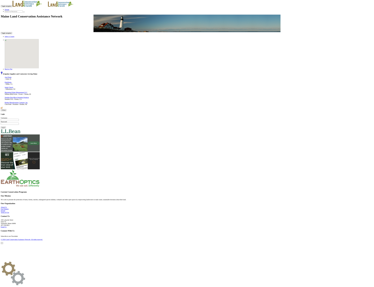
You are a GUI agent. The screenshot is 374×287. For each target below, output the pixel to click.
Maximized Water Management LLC (16, 92)
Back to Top (8, 69)
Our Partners (5, 209)
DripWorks (8, 82)
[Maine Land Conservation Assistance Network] (30, 6)
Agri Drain (8, 77)
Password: (4, 122)
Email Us (4, 227)
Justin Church (9, 87)
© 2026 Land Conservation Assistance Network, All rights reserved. (22, 239)
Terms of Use (5, 212)
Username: (4, 118)
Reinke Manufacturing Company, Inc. (16, 102)
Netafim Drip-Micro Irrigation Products (17, 97)
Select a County (9, 36)
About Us (4, 207)
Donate (7, 9)
